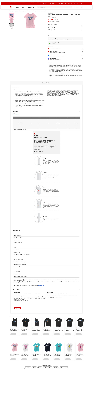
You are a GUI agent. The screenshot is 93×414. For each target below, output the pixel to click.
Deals (25, 1)
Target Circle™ (43, 3)
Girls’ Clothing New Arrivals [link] (47, 367)
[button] (52, 17)
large (53, 25)
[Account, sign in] (76, 7)
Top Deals (41, 1)
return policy (52, 297)
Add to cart (49, 35)
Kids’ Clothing (27, 10)
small (49, 25)
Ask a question (17, 308)
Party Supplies (7, 1)
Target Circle (71, 1)
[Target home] (11, 7)
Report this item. (41, 285)
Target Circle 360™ (60, 3)
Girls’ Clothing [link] (56, 367)
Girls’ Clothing (33, 10)
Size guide (55, 24)
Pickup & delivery (30, 7)
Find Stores (75, 1)
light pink (51, 30)
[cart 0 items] (82, 7)
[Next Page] (82, 26)
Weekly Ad (50, 1)
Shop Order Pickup (54, 1)
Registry (65, 1)
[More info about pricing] (72, 20)
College (39, 1)
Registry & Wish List (68, 3)
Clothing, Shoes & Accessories (18, 10)
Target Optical (23, 1)
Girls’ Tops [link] (39, 367)
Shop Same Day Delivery (60, 1)
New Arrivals (31, 1)
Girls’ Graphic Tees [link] (28, 367)
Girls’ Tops (38, 10)
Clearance (27, 1)
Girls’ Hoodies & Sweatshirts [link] (64, 367)
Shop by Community (18, 1)
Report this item (50, 46)
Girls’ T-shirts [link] (34, 367)
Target (11, 10)
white (54, 29)
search (71, 7)
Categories (17, 7)
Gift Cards (13, 1)
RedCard (68, 1)
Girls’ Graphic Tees (45, 10)
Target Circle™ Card (51, 3)
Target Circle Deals (45, 1)
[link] (52, 17)
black (49, 29)
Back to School (35, 1)
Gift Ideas (10, 1)
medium (51, 25)
